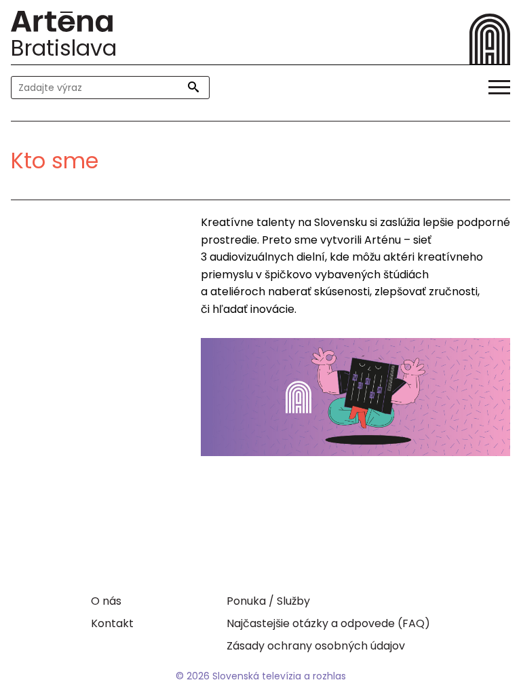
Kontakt (112, 623)
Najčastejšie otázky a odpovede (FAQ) (328, 623)
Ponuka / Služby (268, 601)
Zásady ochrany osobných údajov (316, 646)
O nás (106, 601)
